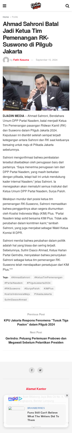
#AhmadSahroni (20, 277)
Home (6, 16)
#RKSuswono (12, 288)
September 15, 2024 (46, 59)
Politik (15, 16)
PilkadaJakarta (43, 293)
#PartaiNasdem (14, 282)
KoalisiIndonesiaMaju (17, 293)
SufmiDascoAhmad (16, 299)
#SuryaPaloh (32, 288)
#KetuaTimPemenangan (49, 277)
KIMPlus (49, 288)
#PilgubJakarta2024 (39, 282)
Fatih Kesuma (21, 59)
